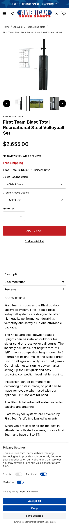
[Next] (62, 103)
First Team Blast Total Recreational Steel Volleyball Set (32, 32)
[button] (19, 103)
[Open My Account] (56, 13)
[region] (34, 103)
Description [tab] (12, 274)
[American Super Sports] (34, 13)
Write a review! (32, 155)
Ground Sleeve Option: (16, 192)
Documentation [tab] (14, 282)
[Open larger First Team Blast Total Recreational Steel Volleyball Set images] (34, 65)
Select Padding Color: (15, 176)
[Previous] (6, 103)
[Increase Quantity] (21, 216)
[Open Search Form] (13, 13)
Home (6, 27)
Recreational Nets (35, 27)
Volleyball (18, 27)
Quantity (8, 208)
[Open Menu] (4, 13)
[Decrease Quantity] (6, 216)
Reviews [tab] (10, 289)
